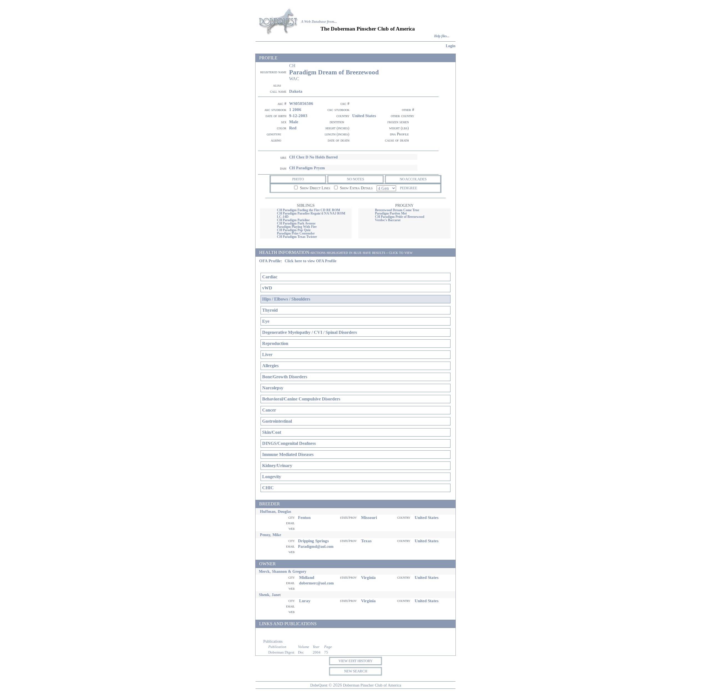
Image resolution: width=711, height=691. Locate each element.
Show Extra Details (356, 188)
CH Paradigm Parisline (293, 220)
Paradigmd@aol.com (316, 546)
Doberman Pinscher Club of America (372, 685)
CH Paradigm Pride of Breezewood (399, 216)
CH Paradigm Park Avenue (296, 223)
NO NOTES (355, 179)
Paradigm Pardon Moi (391, 213)
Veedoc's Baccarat (387, 220)
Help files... (441, 36)
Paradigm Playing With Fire (297, 226)
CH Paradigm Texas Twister (297, 236)
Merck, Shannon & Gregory (282, 571)
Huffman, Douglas (275, 511)
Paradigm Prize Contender (296, 233)
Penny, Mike (270, 535)
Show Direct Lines (314, 188)
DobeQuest (318, 685)
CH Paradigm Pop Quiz (294, 230)
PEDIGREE (408, 188)
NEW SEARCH (355, 671)
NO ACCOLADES (413, 179)
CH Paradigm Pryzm (307, 168)
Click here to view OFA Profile (310, 261)
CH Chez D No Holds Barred (313, 157)
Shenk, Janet (270, 594)
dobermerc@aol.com (316, 583)
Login (450, 46)
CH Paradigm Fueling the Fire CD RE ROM (308, 210)
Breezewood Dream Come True (397, 210)
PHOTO (298, 179)
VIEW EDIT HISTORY (355, 661)
